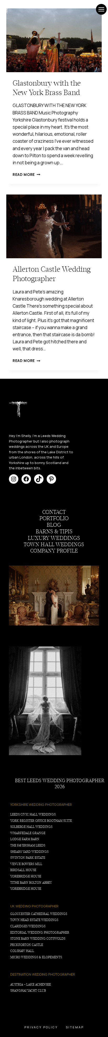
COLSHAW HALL (22, 951)
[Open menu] (101, 9)
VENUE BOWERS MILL (26, 864)
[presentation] (54, 40)
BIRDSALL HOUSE (23, 870)
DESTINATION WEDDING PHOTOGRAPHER (42, 974)
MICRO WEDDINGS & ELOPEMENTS (36, 957)
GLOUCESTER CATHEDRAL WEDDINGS (38, 914)
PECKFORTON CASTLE (26, 945)
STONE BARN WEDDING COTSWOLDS (37, 938)
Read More (26, 174)
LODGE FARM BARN (24, 839)
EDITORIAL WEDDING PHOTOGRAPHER (39, 932)
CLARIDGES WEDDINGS (27, 926)
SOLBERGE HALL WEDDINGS (31, 827)
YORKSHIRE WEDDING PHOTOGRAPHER (41, 804)
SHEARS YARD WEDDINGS (29, 852)
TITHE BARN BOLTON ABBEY (31, 883)
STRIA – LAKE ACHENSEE (32, 984)
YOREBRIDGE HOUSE (25, 876)
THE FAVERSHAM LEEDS (27, 845)
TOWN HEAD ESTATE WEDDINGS (34, 920)
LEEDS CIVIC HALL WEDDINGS (33, 814)
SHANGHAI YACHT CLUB (28, 990)
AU (12, 984)
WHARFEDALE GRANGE (27, 833)
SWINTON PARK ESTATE (27, 858)
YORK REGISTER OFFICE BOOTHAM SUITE (41, 821)
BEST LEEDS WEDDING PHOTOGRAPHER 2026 (59, 783)
